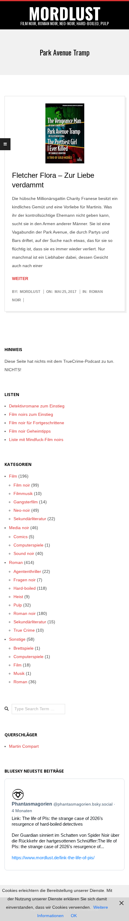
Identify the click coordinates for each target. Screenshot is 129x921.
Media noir (19, 527)
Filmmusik (23, 493)
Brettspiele (24, 648)
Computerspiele (29, 545)
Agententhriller (27, 571)
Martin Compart (24, 746)
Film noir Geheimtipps (30, 431)
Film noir (22, 485)
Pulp (18, 605)
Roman (16, 562)
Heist (18, 596)
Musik (19, 673)
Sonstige (17, 639)
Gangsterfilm (26, 501)
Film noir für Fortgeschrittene (36, 422)
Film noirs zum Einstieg (31, 414)
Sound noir (24, 553)
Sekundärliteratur (30, 518)
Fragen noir (25, 579)
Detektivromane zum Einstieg (36, 406)
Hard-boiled (25, 588)
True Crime (24, 630)
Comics (21, 536)
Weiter (20, 278)
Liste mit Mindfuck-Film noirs (36, 439)
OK (74, 915)
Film (13, 476)
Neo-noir (22, 510)
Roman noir (25, 613)
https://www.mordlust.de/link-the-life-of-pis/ (53, 857)
